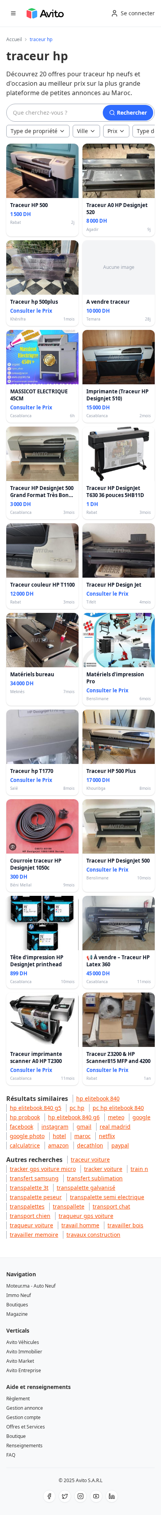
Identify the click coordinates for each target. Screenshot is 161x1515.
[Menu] (13, 13)
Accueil (14, 39)
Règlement (18, 1398)
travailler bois (125, 1225)
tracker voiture (103, 1169)
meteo (116, 1117)
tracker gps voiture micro (43, 1169)
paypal (120, 1145)
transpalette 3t (29, 1187)
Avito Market (20, 1361)
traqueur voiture (31, 1225)
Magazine (17, 1314)
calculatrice (25, 1145)
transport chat (111, 1206)
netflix (107, 1136)
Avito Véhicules (22, 1342)
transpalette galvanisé (86, 1187)
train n (139, 1169)
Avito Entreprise (23, 1370)
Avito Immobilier (24, 1351)
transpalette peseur (36, 1197)
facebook (21, 1126)
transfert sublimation (95, 1178)
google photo (27, 1136)
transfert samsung (34, 1178)
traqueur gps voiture (86, 1216)
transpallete (68, 1206)
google (141, 1117)
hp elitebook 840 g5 (35, 1107)
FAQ (10, 1455)
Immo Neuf (18, 1295)
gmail (84, 1126)
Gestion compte (23, 1417)
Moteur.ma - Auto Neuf (30, 1286)
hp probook (25, 1117)
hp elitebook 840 (98, 1098)
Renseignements (24, 1445)
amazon (58, 1145)
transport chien (30, 1216)
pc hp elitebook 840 (118, 1107)
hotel (59, 1136)
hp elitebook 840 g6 (74, 1117)
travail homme (80, 1225)
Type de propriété (34, 131)
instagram (54, 1126)
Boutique (16, 1436)
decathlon (90, 1145)
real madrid (115, 1126)
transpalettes (27, 1206)
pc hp (77, 1107)
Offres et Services (25, 1426)
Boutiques (17, 1304)
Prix (112, 131)
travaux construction (93, 1234)
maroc (82, 1136)
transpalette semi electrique (107, 1197)
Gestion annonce (24, 1408)
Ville (82, 131)
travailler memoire (34, 1234)
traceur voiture (90, 1159)
